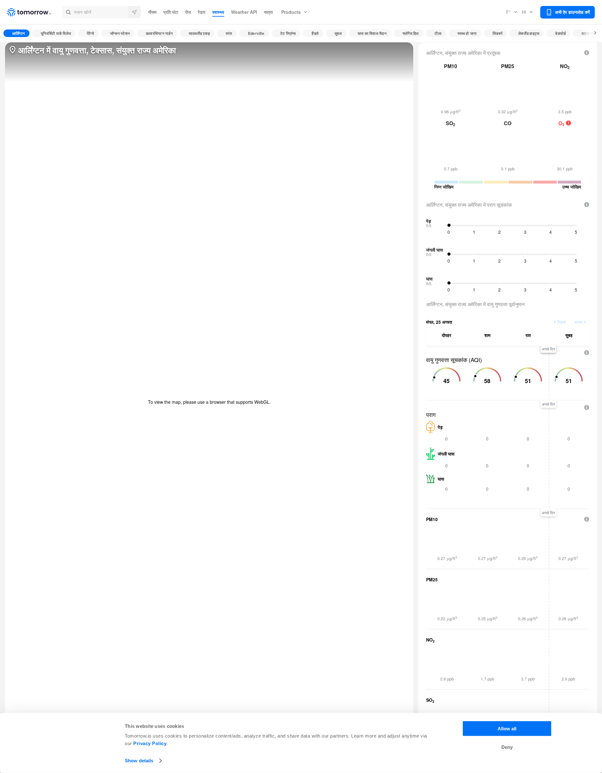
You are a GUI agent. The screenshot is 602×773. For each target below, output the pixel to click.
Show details (139, 760)
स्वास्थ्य (218, 12)
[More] (591, 33)
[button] (101, 12)
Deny (507, 747)
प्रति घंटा (170, 12)
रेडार (201, 12)
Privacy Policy (149, 743)
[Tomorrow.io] (34, 12)
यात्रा (268, 12)
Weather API (244, 12)
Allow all (507, 728)
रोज (188, 12)
